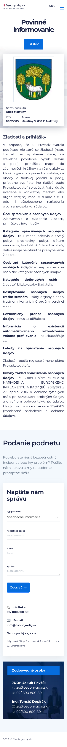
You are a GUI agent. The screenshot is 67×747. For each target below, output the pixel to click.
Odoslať (16, 587)
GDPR (33, 44)
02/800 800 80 (28, 712)
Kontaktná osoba (16, 531)
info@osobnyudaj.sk (21, 625)
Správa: (11, 566)
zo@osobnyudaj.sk (32, 687)
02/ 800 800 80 (29, 693)
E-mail (10, 548)
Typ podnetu (13, 511)
